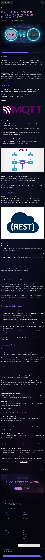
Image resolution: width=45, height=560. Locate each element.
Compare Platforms (27, 540)
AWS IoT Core (12, 185)
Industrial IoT (7, 520)
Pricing (6, 523)
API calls (7, 339)
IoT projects (5, 60)
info (12, 96)
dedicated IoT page (32, 384)
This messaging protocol (7, 89)
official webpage (35, 361)
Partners (6, 540)
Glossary (6, 534)
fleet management (5, 182)
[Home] (1, 8)
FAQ (24, 538)
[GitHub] (14, 509)
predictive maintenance (38, 352)
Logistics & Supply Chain (28, 520)
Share (42, 469)
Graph (6, 538)
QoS (21, 286)
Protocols (6, 530)
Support (6, 525)
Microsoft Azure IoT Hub (24, 185)
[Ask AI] (42, 2)
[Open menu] (7, 2)
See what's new (22, 556)
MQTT (11, 64)
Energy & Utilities (26, 518)
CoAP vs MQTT (23, 462)
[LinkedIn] (12, 509)
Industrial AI (7, 514)
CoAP (12, 458)
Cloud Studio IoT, (5, 185)
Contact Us (17, 488)
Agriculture (25, 516)
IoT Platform (7, 516)
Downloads (25, 534)
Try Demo (27, 488)
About (24, 536)
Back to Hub (5, 469)
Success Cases (8, 518)
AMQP (34, 458)
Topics (6, 536)
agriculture (20, 180)
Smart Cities (25, 514)
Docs (24, 532)
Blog (24, 530)
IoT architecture (32, 381)
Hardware (7, 532)
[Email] (6, 509)
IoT (3, 80)
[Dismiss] (43, 548)
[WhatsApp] (9, 509)
